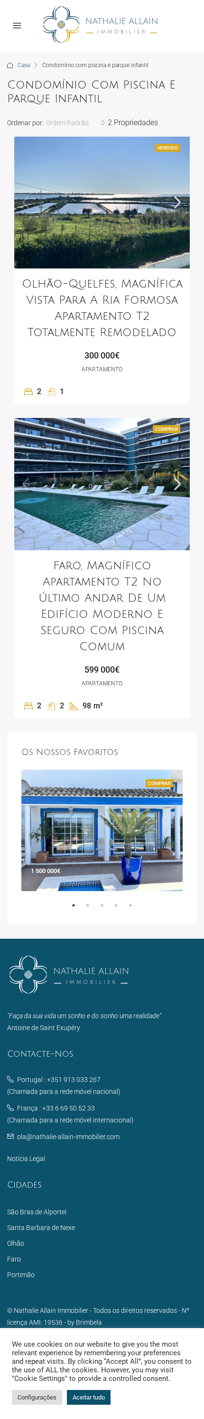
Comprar (166, 429)
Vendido (168, 147)
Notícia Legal (26, 1158)
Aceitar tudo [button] (89, 1397)
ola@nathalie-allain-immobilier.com (68, 1137)
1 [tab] (78, 909)
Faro (14, 1259)
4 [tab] (121, 909)
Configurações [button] (37, 1397)
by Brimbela (84, 1322)
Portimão (21, 1275)
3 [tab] (106, 909)
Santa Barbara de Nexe (41, 1227)
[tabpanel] (102, 830)
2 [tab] (92, 909)
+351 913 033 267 (74, 1079)
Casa (24, 65)
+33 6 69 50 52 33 (68, 1108)
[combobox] (76, 123)
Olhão (15, 1243)
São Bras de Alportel (36, 1212)
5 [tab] (135, 909)
